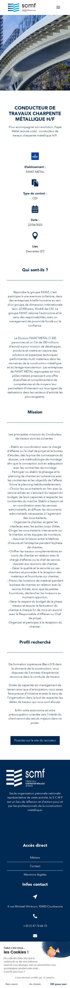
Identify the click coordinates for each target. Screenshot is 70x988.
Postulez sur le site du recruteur (35, 740)
